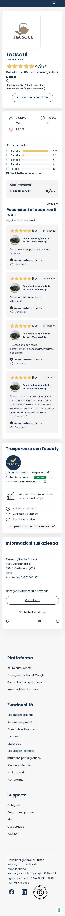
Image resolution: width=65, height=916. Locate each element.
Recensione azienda (21, 715)
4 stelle (15, 155)
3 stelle (15, 160)
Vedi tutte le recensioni (26, 173)
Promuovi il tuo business (23, 689)
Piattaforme (16, 780)
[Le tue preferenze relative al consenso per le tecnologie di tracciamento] (59, 910)
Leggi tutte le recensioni (20, 220)
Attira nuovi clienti (19, 668)
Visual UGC (15, 744)
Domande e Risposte (21, 729)
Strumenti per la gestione (24, 758)
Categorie (14, 805)
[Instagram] (57, 621)
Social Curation (17, 772)
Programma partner (21, 812)
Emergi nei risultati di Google (26, 675)
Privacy (12, 864)
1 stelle (14, 169)
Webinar (13, 834)
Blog (10, 819)
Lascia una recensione (32, 97)
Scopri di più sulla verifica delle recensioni (31, 526)
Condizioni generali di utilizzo (26, 860)
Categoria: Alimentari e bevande (27, 591)
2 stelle (15, 164)
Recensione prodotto (21, 722)
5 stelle (15, 151)
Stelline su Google (19, 765)
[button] (32, 496)
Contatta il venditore (32, 612)
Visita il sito (32, 600)
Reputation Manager (21, 751)
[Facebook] (7, 621)
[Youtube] (39, 621)
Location (13, 736)
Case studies (16, 827)
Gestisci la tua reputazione (25, 682)
